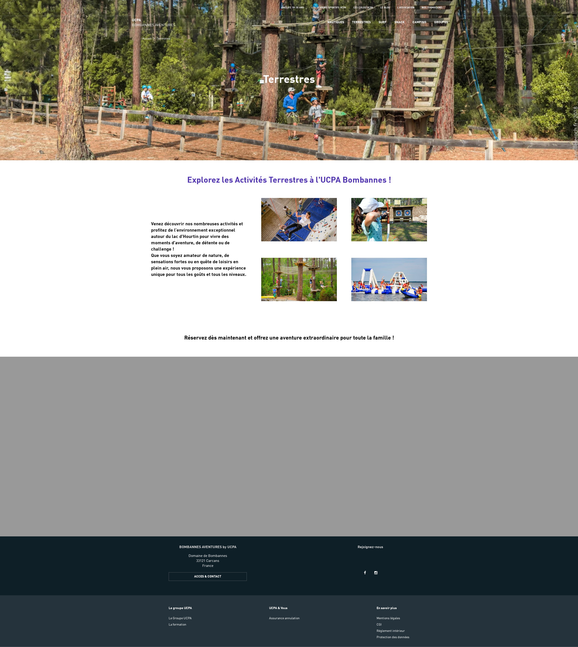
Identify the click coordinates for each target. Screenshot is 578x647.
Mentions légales (388, 618)
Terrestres (361, 22)
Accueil (146, 38)
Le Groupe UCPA (180, 618)
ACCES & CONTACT (207, 576)
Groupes (441, 22)
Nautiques (335, 22)
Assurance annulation (284, 618)
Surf (382, 22)
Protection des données (393, 637)
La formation (177, 624)
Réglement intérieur (391, 631)
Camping (419, 22)
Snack (399, 22)
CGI (379, 624)
